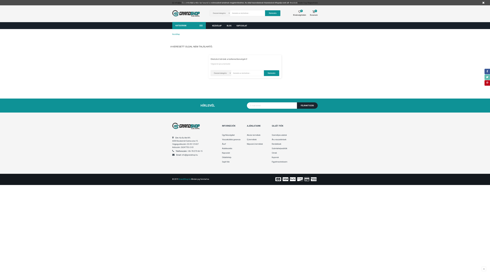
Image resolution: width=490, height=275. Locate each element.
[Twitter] (487, 77)
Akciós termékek (253, 135)
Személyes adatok (279, 135)
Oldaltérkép (226, 157)
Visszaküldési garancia (231, 140)
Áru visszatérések (279, 140)
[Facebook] (487, 71)
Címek (274, 153)
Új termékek (252, 140)
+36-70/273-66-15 (195, 151)
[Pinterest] (487, 83)
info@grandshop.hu (190, 155)
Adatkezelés (227, 148)
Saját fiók (226, 162)
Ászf (224, 144)
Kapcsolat (226, 153)
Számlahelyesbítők (279, 148)
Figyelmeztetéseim (279, 162)
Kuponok (275, 157)
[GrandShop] (195, 127)
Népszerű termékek (255, 144)
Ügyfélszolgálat (228, 135)
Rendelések (276, 144)
